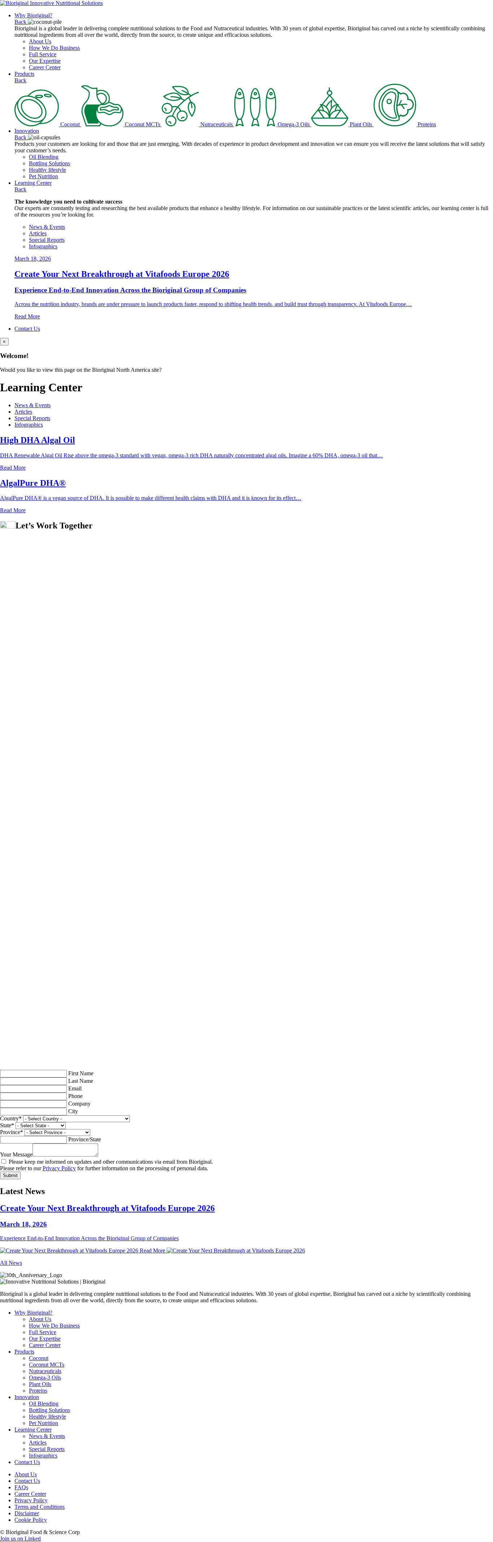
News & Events (47, 227)
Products (24, 74)
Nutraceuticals (45, 1371)
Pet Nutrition (43, 176)
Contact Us (27, 329)
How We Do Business (54, 48)
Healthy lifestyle (47, 170)
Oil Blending (43, 157)
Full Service (42, 54)
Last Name (80, 1081)
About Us (40, 41)
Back (21, 22)
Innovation (26, 131)
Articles (38, 233)
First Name (80, 1073)
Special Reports (47, 240)
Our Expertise (45, 61)
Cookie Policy (30, 1520)
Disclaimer (26, 1513)
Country (11, 1118)
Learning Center (33, 183)
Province (11, 1132)
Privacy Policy (59, 1168)
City (73, 1111)
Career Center (45, 67)
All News (11, 1263)
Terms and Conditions (39, 1507)
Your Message (16, 1154)
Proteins (38, 1391)
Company (79, 1104)
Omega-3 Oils (45, 1378)
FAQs (21, 1487)
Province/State (84, 1139)
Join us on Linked (20, 1539)
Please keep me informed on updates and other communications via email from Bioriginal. (110, 1162)
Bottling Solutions (49, 163)
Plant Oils (40, 1384)
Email (75, 1088)
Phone (75, 1096)
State (7, 1125)
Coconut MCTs (46, 1365)
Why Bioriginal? (33, 15)
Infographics (43, 246)
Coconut (38, 1358)
